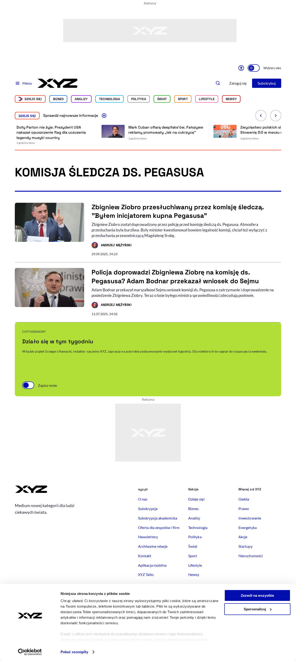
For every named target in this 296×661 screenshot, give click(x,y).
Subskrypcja (147, 508)
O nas (142, 499)
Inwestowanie (249, 518)
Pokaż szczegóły (74, 652)
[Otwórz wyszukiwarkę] (218, 83)
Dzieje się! (33, 99)
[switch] (254, 68)
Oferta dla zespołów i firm (158, 527)
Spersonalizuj (255, 609)
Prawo (243, 508)
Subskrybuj (267, 83)
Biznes (58, 99)
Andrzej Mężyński (112, 246)
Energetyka (247, 527)
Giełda (243, 499)
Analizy (81, 99)
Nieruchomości (250, 555)
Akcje (242, 537)
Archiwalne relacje (152, 546)
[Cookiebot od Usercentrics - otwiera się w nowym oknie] (30, 652)
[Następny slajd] (275, 115)
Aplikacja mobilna (152, 565)
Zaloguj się (238, 83)
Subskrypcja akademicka (157, 518)
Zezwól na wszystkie (257, 595)
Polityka (138, 99)
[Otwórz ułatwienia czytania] (241, 68)
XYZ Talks (146, 574)
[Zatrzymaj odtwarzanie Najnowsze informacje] (104, 115)
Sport (183, 99)
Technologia (109, 99)
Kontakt (144, 555)
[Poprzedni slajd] (260, 115)
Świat (162, 99)
